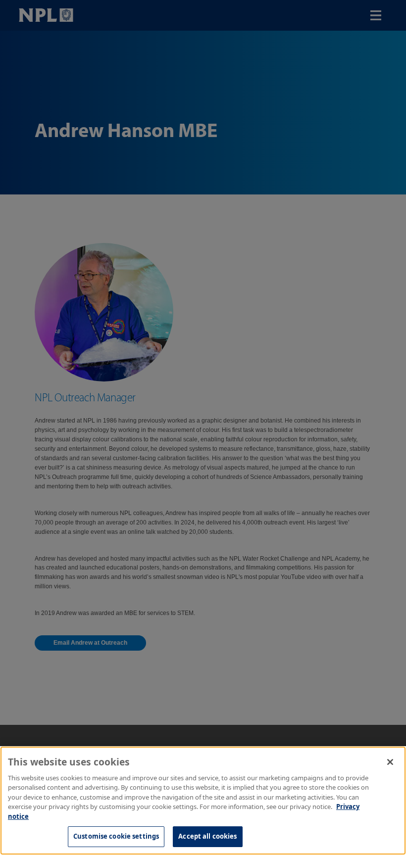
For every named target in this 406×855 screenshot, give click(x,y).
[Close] (390, 762)
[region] (203, 800)
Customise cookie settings (116, 836)
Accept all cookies (207, 836)
